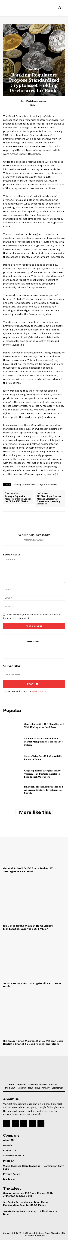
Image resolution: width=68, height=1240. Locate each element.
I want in (32, 684)
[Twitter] (26, 649)
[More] (48, 649)
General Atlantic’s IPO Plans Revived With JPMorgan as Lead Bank (44, 725)
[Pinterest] (34, 649)
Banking (34, 69)
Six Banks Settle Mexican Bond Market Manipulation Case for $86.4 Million (43, 741)
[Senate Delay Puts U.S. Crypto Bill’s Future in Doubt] (12, 757)
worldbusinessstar (36, 101)
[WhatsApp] (41, 649)
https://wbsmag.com (34, 540)
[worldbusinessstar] (34, 522)
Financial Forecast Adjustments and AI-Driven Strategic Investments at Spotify (43, 789)
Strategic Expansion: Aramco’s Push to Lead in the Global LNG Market (18, 499)
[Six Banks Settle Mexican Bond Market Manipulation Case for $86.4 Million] (12, 741)
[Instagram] (15, 1123)
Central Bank (29, 484)
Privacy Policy (39, 691)
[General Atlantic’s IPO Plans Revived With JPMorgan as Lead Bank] (12, 725)
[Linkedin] (23, 1123)
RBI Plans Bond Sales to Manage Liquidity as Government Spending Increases (49, 500)
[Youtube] (40, 1123)
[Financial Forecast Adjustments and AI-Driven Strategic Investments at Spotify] (12, 789)
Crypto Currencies (48, 484)
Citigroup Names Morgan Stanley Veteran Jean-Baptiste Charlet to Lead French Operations (42, 773)
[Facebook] (19, 649)
